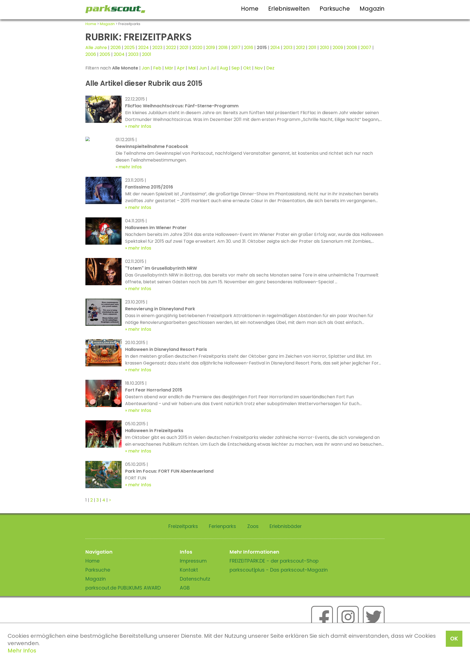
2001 (146, 54)
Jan (146, 68)
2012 (300, 47)
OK (454, 638)
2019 (210, 47)
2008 (352, 47)
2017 (235, 47)
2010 (324, 47)
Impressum (193, 561)
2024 (143, 47)
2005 (105, 54)
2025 (129, 47)
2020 (197, 47)
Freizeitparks (183, 526)
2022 (171, 47)
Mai (192, 68)
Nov (259, 68)
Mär (169, 68)
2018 (223, 47)
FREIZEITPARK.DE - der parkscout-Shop (274, 561)
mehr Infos (139, 126)
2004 (119, 54)
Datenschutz (195, 579)
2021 (184, 47)
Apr (181, 68)
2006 (90, 54)
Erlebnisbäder (286, 526)
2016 (248, 47)
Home (249, 9)
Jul (213, 68)
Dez (270, 68)
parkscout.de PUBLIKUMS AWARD (123, 588)
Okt (247, 68)
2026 (115, 47)
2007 (366, 47)
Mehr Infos (22, 650)
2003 (133, 54)
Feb (157, 68)
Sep (235, 68)
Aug (224, 68)
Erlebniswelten (289, 9)
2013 (287, 47)
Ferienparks (222, 526)
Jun (203, 68)
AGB (185, 588)
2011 (312, 47)
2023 (157, 47)
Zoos (253, 526)
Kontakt (189, 570)
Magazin (372, 9)
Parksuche (335, 9)
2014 (275, 47)
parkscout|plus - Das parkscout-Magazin (279, 570)
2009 (338, 47)
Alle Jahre (96, 47)
